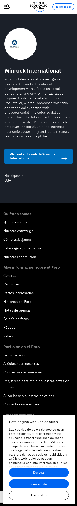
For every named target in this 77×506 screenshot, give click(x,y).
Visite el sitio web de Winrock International (32, 156)
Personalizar (39, 495)
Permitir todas (39, 484)
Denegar (39, 472)
